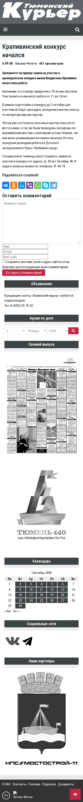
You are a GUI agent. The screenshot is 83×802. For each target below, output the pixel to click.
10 (31, 590)
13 (62, 590)
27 (62, 600)
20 (62, 595)
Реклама (34, 784)
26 (52, 600)
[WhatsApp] (37, 185)
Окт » (16, 611)
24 (31, 600)
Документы (66, 784)
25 (41, 600)
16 (20, 595)
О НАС (6, 784)
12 (52, 590)
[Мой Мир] (21, 185)
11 (41, 590)
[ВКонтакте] (5, 185)
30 (20, 606)
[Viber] (29, 185)
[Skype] (45, 185)
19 (52, 595)
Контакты (20, 784)
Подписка (49, 784)
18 (41, 595)
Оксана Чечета (26, 63)
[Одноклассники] (13, 185)
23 (20, 600)
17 (31, 595)
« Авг (7, 611)
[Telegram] (53, 185)
